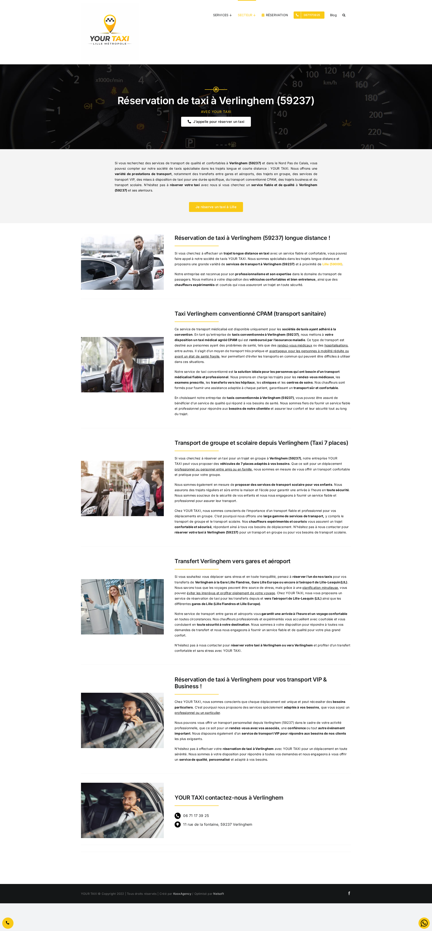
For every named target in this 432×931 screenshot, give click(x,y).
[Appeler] (8, 923)
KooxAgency (182, 893)
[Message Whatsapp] (424, 923)
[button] (343, 14)
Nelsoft (218, 893)
